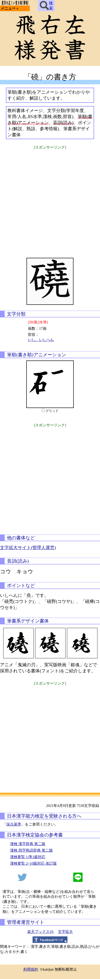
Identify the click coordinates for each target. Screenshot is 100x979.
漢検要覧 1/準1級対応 (27, 857)
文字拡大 (65, 932)
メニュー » (9, 8)
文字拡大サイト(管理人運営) (28, 547)
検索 (51, 5)
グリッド (52, 411)
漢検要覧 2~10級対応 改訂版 (33, 863)
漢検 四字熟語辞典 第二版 (31, 850)
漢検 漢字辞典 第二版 (27, 844)
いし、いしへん (41, 340)
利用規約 (30, 969)
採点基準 (13, 824)
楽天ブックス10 (40, 932)
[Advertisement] (50, 201)
